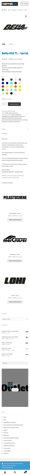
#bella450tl (18, 114)
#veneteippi (17, 121)
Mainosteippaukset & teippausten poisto (13, 425)
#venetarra (25, 119)
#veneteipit (11, 121)
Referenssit (6, 435)
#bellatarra (22, 116)
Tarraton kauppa (7, 440)
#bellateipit (11, 118)
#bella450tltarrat (6, 116)
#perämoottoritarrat (17, 119)
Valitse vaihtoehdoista (15, 219)
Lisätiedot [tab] (4, 133)
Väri (3, 76)
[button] (26, 16)
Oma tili (5, 430)
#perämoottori (18, 118)
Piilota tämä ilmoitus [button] (7, 467)
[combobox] (15, 319)
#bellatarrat (5, 118)
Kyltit (4, 419)
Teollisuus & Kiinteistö (8, 445)
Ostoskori (5, 432)
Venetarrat (14, 10)
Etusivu (5, 10)
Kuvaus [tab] (3, 129)
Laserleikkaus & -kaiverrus (9, 422)
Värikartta (5, 453)
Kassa (4, 417)
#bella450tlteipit (15, 116)
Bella (7, 113)
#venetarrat (5, 121)
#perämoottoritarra (6, 119)
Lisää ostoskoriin (14, 104)
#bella (13, 114)
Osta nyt (15, 389)
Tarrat (9, 10)
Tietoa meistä (6, 448)
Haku (15, 472)
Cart (23, 471)
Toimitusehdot (7, 450)
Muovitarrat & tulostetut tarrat (11, 427)
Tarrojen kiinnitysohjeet (9, 443)
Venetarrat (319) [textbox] (14, 319)
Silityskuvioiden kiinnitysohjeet (11, 437)
